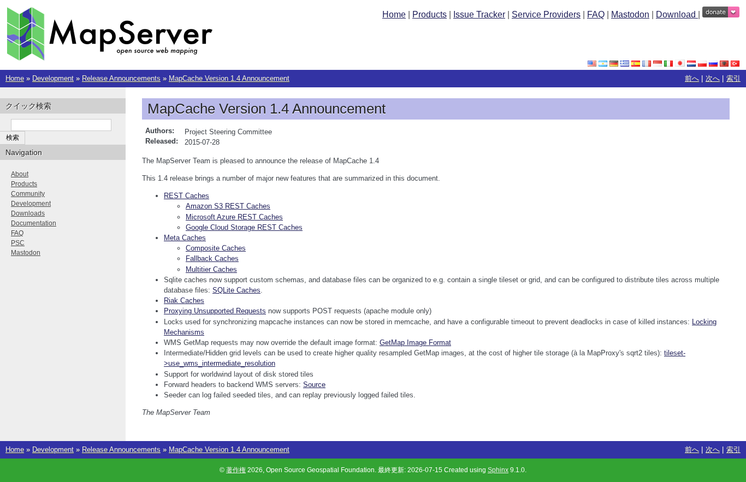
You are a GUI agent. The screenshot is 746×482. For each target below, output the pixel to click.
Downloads (28, 213)
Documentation (33, 223)
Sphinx (498, 470)
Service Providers (546, 14)
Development (53, 78)
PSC (18, 243)
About (19, 174)
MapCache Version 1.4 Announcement (229, 78)
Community (28, 194)
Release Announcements (121, 78)
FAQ (596, 14)
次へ (713, 78)
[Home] (109, 58)
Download (677, 14)
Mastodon (630, 14)
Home (394, 14)
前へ (692, 78)
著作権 (236, 470)
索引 (733, 78)
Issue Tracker (479, 14)
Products (429, 14)
